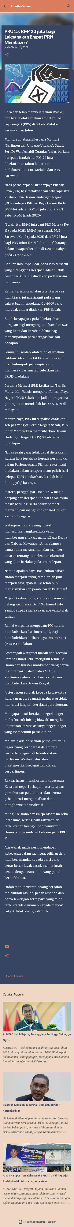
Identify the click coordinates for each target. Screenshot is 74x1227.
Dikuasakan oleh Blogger (39, 1221)
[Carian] (68, 6)
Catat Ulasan (14, 976)
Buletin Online (21, 6)
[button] (7, 55)
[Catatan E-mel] (7, 948)
